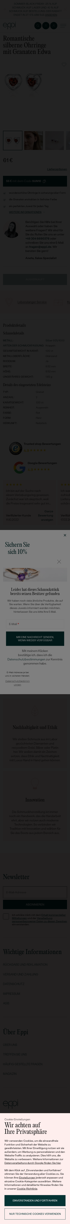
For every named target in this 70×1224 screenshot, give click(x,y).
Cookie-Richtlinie (27, 1188)
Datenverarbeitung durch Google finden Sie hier (32, 1162)
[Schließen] (59, 561)
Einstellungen (27, 1177)
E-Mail (14, 624)
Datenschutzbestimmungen (26, 659)
